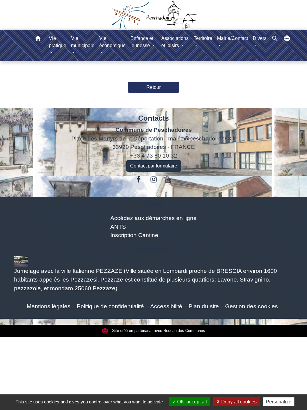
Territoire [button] (203, 38)
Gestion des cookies (251, 306)
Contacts (153, 118)
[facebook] (139, 179)
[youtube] (168, 179)
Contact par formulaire (153, 165)
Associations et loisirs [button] (175, 42)
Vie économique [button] (112, 42)
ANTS (118, 227)
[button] (38, 39)
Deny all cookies (238, 401)
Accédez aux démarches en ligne (153, 218)
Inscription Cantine (134, 235)
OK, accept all (191, 401)
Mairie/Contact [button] (232, 38)
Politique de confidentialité (110, 306)
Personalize (278, 401)
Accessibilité (166, 306)
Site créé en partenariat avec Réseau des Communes (158, 330)
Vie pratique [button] (57, 42)
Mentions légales (48, 306)
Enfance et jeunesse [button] (141, 42)
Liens (153, 204)
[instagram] (153, 179)
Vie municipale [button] (82, 42)
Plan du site (204, 306)
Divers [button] (260, 38)
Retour (153, 87)
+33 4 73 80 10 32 (153, 155)
